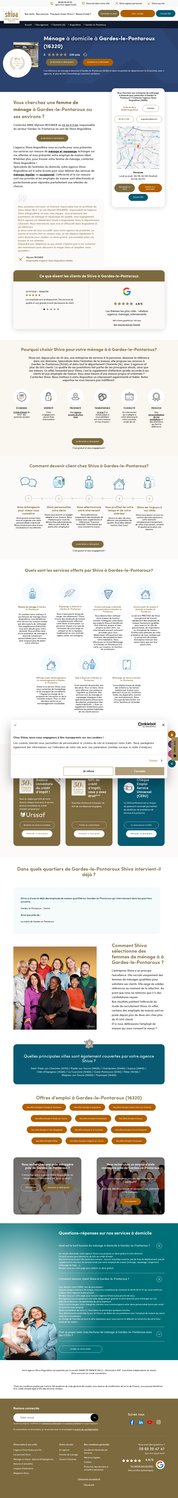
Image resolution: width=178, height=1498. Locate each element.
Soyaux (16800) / (137, 1068)
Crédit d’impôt (20, 412)
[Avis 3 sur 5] (51, 309)
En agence (64, 1449)
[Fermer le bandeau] (163, 725)
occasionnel (46, 174)
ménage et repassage (62, 151)
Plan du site (89, 1485)
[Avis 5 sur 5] (58, 309)
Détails (153, 760)
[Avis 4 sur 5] (54, 309)
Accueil (28, 24)
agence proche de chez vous (75, 415)
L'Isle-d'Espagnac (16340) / (52, 1071)
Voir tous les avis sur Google (127, 324)
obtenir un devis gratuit (102, 1268)
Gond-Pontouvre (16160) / (109, 1071)
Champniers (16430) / (114, 1068)
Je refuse (88, 771)
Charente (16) (58, 24)
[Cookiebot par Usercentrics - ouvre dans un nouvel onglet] (140, 724)
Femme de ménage (68, 1454)
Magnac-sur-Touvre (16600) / (79, 1075)
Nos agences (42, 24)
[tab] (112, 1245)
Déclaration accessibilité (89, 1479)
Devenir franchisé (67, 1459)
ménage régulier (24, 174)
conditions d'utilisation (73, 1423)
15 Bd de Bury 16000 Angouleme (129, 108)
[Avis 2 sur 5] (47, 309)
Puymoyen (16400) (106, 1075)
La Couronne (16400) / (81, 1071)
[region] (51, 302)
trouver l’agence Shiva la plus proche (109, 1295)
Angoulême (75, 24)
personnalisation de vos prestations (156, 417)
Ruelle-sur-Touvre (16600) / (86, 1068)
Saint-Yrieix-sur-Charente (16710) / (51, 1068)
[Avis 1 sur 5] (44, 309)
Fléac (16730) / (132, 1071)
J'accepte (139, 771)
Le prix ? (101, 412)
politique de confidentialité (51, 1423)
